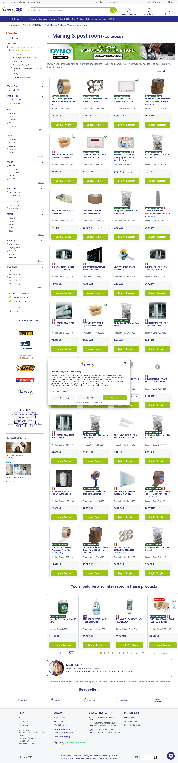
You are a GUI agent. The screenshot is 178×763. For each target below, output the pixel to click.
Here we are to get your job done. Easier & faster (108, 671)
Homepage (13, 25)
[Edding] (26, 379)
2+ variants (119, 160)
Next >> (165, 653)
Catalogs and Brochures (96, 19)
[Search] (113, 10)
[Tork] (26, 344)
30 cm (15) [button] (12, 231)
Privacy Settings (100, 758)
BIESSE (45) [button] (13, 169)
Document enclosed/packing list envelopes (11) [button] (27, 69)
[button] (129, 12)
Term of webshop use (63, 732)
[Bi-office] (26, 333)
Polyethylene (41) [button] (15, 248)
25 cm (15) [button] (12, 228)
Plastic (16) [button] (12, 251)
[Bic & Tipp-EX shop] (26, 368)
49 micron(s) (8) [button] (14, 284)
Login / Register (64, 124)
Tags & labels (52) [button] (19, 61)
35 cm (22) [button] (12, 120)
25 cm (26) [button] (12, 146)
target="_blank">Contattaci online (25, 423)
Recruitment (59, 721)
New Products (78, 19)
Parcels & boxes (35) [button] (19, 54)
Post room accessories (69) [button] (22, 77)
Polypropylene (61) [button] (15, 244)
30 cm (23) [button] (12, 149)
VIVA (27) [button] (12, 179)
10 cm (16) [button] (12, 152)
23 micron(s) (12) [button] (15, 277)
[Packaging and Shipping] (26, 356)
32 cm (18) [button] (12, 126)
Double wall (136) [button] (15, 196)
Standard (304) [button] (14, 205)
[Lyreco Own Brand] (26, 391)
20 (143, 653)
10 (135, 653)
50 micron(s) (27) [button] (15, 271)
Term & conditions (62, 729)
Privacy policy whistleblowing (96, 755)
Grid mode (164, 71)
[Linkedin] (143, 756)
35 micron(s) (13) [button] (15, 274)
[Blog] (155, 756)
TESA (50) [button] (12, 166)
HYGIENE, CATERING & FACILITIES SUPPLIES (43, 25)
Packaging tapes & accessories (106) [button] (25, 58)
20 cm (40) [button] (12, 139)
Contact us (23, 721)
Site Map (113, 758)
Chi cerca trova (130, 721)
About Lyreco (59, 717)
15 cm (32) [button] (12, 143)
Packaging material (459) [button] (21, 65)
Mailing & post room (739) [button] (20, 50)
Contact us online (74, 671)
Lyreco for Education (133, 725)
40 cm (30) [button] (12, 113)
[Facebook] (149, 756)
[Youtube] (137, 756)
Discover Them (11, 482)
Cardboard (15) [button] (14, 254)
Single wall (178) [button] (14, 192)
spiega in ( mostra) (60, 653)
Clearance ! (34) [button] (14, 103)
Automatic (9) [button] (13, 208)
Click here (9, 462)
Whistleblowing (60, 725)
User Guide (23, 725)
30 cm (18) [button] (12, 123)
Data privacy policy (62, 736)
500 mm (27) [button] (13, 116)
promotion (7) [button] (14, 90)
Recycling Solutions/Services (42, 19)
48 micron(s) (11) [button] (15, 280)
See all (41, 130)
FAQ (20, 717)
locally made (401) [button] (15, 100)
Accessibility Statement (71, 755)
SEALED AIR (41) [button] (14, 172)
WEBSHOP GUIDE (24, 426)
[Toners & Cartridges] (114, 18)
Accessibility (129, 717)
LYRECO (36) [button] (13, 176)
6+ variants (150, 216)
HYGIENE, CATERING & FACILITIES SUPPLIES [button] (24, 47)
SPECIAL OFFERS (63, 19)
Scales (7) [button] (16, 74)
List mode (168, 71)
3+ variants (150, 496)
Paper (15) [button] (12, 257)
